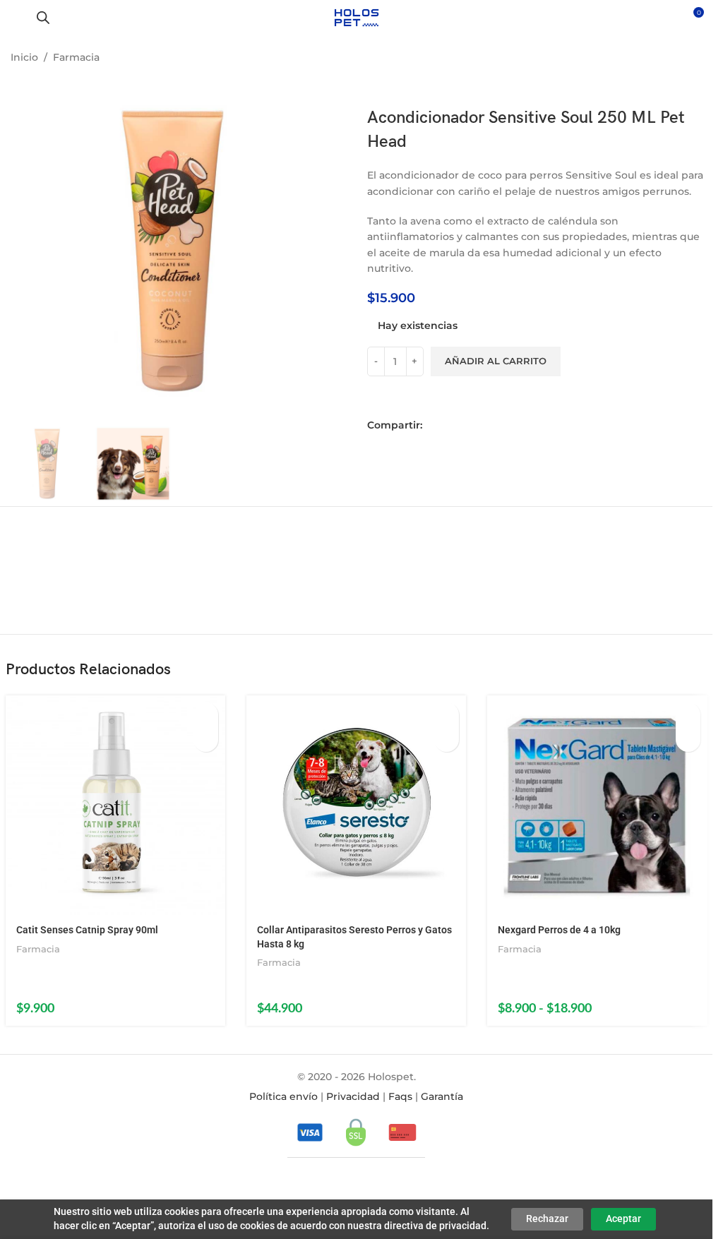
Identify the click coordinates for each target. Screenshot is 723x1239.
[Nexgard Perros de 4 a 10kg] (597, 805)
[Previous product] (659, 58)
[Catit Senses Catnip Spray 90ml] (115, 805)
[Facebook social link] (433, 425)
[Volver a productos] (676, 58)
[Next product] (693, 58)
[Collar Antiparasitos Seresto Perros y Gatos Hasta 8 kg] (356, 805)
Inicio (24, 57)
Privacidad (353, 1096)
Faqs (400, 1096)
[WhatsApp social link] (473, 425)
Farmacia (76, 57)
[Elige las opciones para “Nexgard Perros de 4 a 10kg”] (688, 714)
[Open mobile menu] (16, 18)
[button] (205, 714)
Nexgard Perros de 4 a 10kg (559, 929)
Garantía (442, 1096)
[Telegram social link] (492, 425)
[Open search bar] (43, 17)
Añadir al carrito (495, 360)
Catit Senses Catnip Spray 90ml (87, 929)
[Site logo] (356, 17)
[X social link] (453, 425)
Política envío (283, 1096)
